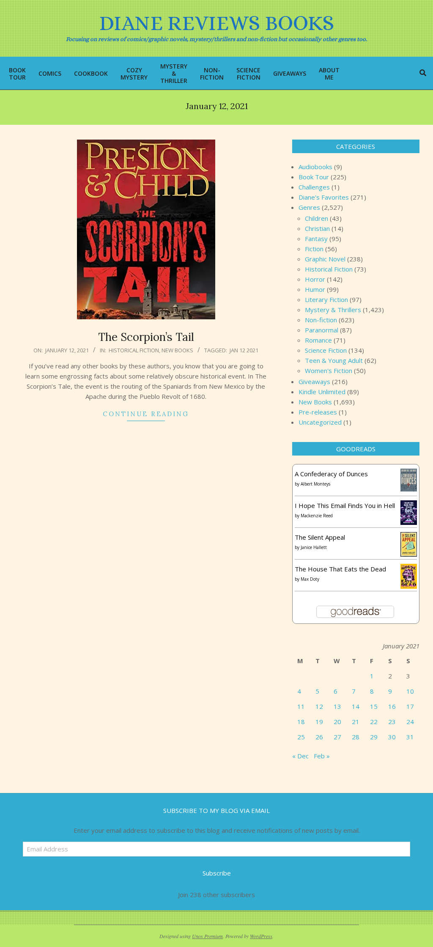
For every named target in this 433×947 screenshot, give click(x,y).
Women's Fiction (328, 370)
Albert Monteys (315, 484)
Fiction (314, 248)
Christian (317, 228)
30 (392, 737)
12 (319, 706)
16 (392, 706)
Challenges (314, 187)
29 (374, 737)
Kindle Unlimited (322, 391)
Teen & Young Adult (334, 360)
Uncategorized (320, 422)
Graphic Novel (325, 259)
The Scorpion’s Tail (146, 337)
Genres (309, 207)
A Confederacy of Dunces (331, 473)
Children (316, 218)
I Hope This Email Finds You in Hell (345, 505)
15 (374, 706)
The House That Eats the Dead (340, 569)
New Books (177, 350)
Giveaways (314, 381)
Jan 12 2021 (244, 350)
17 (410, 706)
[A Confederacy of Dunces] (408, 473)
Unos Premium (207, 936)
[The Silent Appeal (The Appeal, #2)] (408, 537)
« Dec (300, 756)
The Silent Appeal (320, 537)
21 (355, 721)
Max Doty (310, 579)
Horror (315, 279)
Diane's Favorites (324, 197)
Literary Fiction (326, 299)
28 (355, 737)
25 (301, 737)
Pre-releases (318, 412)
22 (374, 721)
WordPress (261, 936)
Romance (318, 340)
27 (337, 737)
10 (410, 691)
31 (410, 737)
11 (301, 706)
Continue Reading (146, 414)
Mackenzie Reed (317, 516)
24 (410, 721)
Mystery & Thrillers (333, 309)
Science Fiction (326, 350)
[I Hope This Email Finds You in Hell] (408, 505)
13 (337, 706)
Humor (315, 289)
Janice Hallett (314, 547)
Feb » (322, 756)
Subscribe (217, 873)
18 (301, 721)
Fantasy (316, 238)
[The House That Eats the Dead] (408, 569)
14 (355, 706)
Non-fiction (321, 320)
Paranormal (321, 330)
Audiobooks (315, 166)
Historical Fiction (134, 350)
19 (319, 721)
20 (337, 721)
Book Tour (314, 177)
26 (319, 737)
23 (392, 721)
